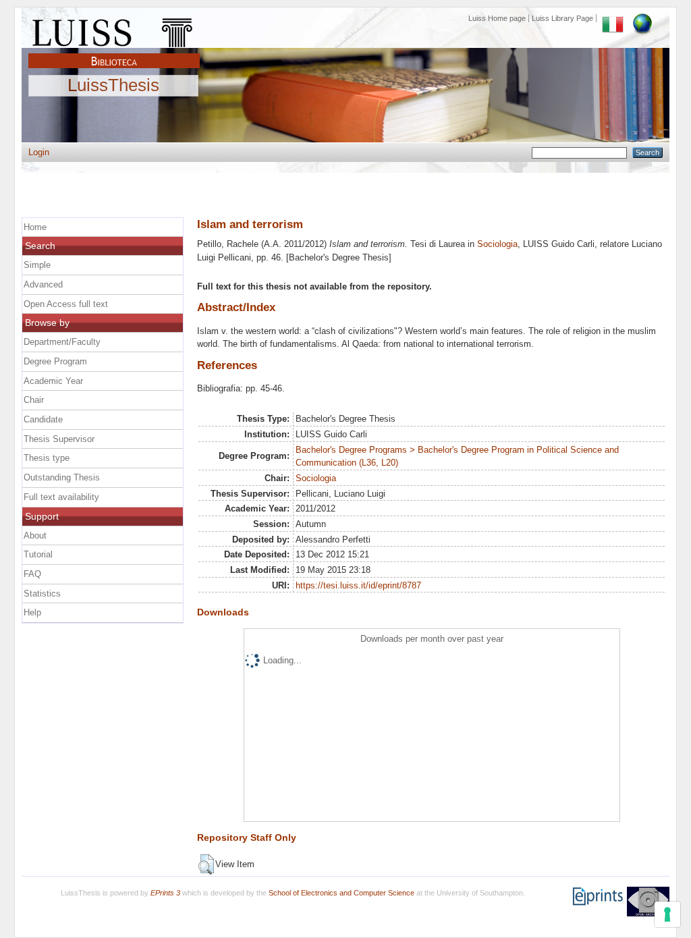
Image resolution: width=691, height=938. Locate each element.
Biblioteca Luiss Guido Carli (114, 53)
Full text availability (61, 497)
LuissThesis (113, 85)
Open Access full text (66, 304)
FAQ (32, 574)
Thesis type (47, 458)
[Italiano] (612, 18)
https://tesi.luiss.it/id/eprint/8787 (358, 585)
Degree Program (55, 361)
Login (38, 152)
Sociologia (497, 244)
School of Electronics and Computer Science (341, 893)
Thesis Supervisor (59, 439)
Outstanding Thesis (62, 477)
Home (35, 227)
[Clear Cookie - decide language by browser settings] (642, 18)
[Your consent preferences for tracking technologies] (667, 914)
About (35, 535)
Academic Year (53, 381)
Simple (37, 265)
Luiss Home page (497, 18)
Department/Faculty (62, 342)
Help (32, 612)
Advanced (43, 284)
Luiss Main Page (114, 29)
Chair (34, 400)
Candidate (43, 419)
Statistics (42, 593)
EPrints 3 (165, 893)
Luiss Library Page (562, 18)
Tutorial (38, 554)
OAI (648, 901)
